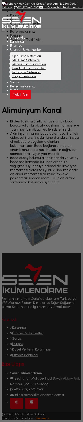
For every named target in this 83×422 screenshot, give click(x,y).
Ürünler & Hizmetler (25, 50)
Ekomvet (17, 46)
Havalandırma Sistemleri (29, 68)
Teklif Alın (20, 94)
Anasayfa (18, 37)
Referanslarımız (22, 86)
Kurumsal (17, 41)
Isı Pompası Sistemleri (26, 72)
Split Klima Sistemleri (26, 56)
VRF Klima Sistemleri (26, 60)
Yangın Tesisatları (24, 76)
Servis (15, 82)
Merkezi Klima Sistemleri (29, 64)
